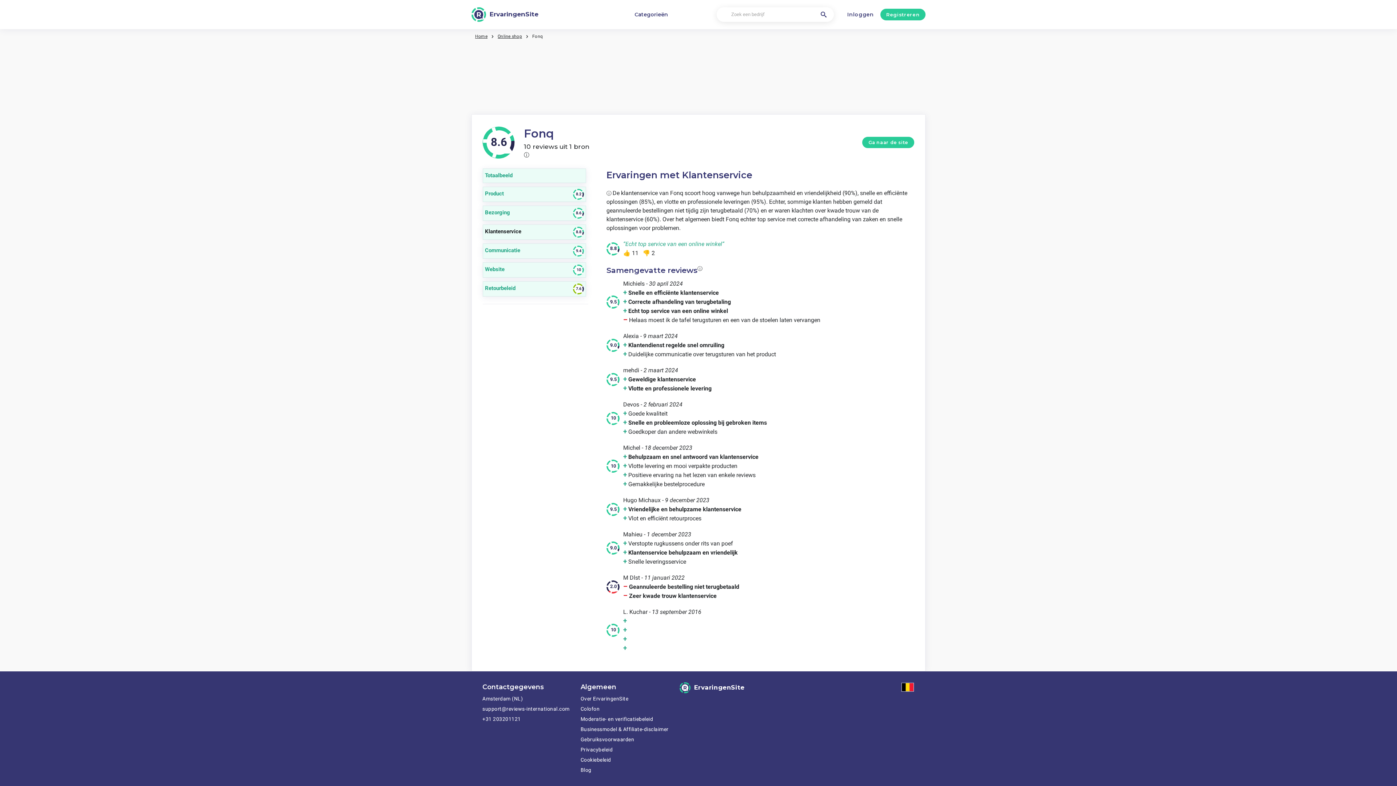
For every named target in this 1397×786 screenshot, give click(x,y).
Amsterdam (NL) (502, 699)
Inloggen (860, 14)
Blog (586, 770)
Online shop (510, 36)
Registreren (902, 14)
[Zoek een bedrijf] (824, 14)
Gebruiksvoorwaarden (607, 739)
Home (481, 36)
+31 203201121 (501, 719)
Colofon (590, 709)
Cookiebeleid (596, 760)
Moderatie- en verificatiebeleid (617, 719)
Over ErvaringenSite (605, 699)
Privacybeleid (597, 750)
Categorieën (651, 14)
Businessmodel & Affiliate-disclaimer (625, 729)
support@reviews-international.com (526, 709)
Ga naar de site (888, 142)
